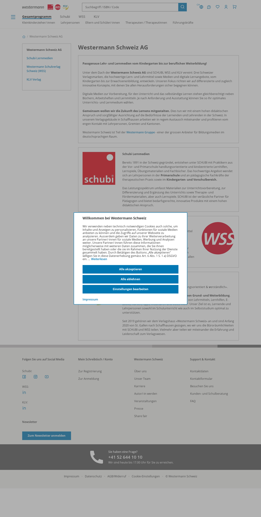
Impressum (90, 299)
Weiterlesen (99, 259)
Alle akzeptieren (130, 269)
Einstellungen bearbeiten (130, 289)
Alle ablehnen (130, 279)
